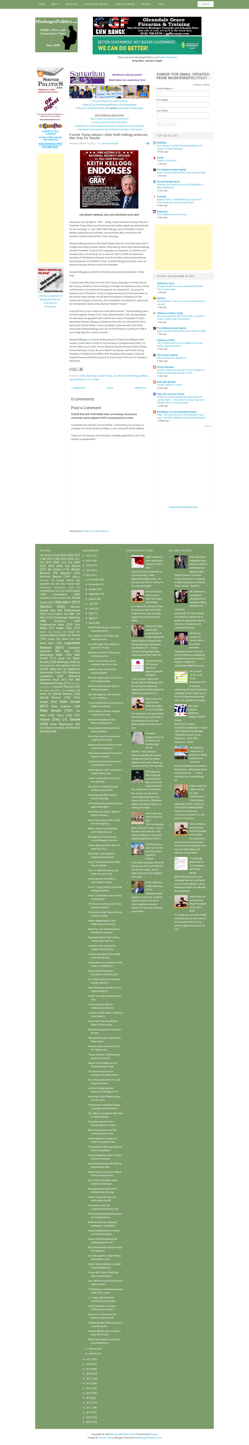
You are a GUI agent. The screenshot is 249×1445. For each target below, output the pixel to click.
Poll (71, 679)
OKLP (59, 669)
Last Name (162, 110)
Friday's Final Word (166, 160)
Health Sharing (125, 4)
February (93, 1349)
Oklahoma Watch (166, 340)
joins (89, 339)
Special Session (50, 697)
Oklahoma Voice (165, 283)
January (93, 1353)
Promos (146, 4)
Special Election (77, 379)
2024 (88, 565)
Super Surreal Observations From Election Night (181, 172)
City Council (67, 584)
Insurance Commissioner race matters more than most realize (110, 129)
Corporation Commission (52, 598)
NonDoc (161, 298)
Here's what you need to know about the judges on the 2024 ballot (197, 903)
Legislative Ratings (97, 4)
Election (46, 606)
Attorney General (50, 576)
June (91, 608)
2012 (77, 555)
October (93, 589)
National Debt (68, 665)
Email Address (165, 88)
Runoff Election (63, 686)
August (92, 599)
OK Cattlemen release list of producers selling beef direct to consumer (198, 754)
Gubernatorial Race (52, 624)
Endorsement (72, 610)
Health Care (63, 628)
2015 (88, 1388)
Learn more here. (168, 57)
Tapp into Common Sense (170, 394)
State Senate (50, 710)
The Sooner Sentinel (167, 355)
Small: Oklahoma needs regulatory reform (154, 886)
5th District (55, 569)
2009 (88, 1417)
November (94, 584)
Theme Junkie (106, 1437)
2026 (88, 556)
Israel (71, 632)
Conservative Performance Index (57, 587)
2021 (88, 1359)
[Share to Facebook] (81, 369)
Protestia (161, 196)
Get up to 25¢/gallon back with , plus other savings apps (109, 108)
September (94, 594)
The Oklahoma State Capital (171, 169)
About (55, 4)
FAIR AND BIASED (166, 382)
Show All (208, 426)
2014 (50, 559)
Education (63, 602)
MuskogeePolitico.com (122, 1434)
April (91, 618)
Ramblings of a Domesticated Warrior (177, 411)
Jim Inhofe (118, 375)
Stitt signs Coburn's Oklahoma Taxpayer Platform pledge (190, 713)
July (91, 603)
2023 (88, 570)
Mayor (61, 658)
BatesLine (162, 211)
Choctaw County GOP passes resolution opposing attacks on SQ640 (154, 668)
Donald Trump (104, 375)
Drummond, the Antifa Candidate (110, 122)
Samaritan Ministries (50, 690)
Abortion (66, 573)
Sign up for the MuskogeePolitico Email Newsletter (110, 104)
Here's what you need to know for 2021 (153, 817)
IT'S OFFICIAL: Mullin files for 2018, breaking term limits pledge (196, 865)
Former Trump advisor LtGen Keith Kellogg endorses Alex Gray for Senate (108, 136)
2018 (48, 562)
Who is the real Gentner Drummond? (110, 118)
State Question (61, 706)
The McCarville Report (168, 181)
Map (66, 651)
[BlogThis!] (74, 369)
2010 (63, 555)
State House (69, 701)
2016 (64, 559)
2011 (88, 1407)
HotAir (160, 157)
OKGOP (44, 669)
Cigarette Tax (47, 584)
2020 (77, 562)
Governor (59, 621)
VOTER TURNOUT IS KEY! (169, 385)
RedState (162, 142)
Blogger (153, 1434)
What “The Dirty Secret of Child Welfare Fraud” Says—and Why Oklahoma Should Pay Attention (181, 416)
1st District (46, 555)
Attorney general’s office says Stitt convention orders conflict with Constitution (181, 317)
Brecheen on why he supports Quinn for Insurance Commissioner (110, 126)
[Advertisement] (50, 208)
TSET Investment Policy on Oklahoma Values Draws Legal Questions (180, 344)
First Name (162, 100)
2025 (88, 560)
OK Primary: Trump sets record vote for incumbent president (196, 640)
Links (161, 4)
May (91, 613)
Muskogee (63, 662)
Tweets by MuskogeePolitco (183, 507)
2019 (64, 562)
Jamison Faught (109, 143)
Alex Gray (91, 375)
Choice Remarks (165, 367)
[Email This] (71, 369)
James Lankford (49, 635)
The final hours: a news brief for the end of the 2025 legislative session (154, 851)
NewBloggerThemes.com (148, 1437)
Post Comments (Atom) (96, 531)
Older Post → (141, 387)
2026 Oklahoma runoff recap (172, 214)
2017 (77, 559)
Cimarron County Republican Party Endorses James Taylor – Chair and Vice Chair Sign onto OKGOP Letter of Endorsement (180, 400)
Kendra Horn (68, 639)
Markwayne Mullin (51, 654)
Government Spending (66, 617)
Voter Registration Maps (52, 728)
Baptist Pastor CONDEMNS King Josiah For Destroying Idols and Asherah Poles (179, 201)
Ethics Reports (55, 614)
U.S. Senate (93, 379)
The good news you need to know (110, 101)
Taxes (60, 715)
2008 (88, 1422)
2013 (88, 1398)
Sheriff (43, 694)
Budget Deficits (65, 580)
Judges (51, 639)
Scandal (70, 690)
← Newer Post (77, 387)
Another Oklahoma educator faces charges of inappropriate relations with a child (181, 371)
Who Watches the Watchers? (172, 358)
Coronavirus (60, 594)
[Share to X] (78, 369)
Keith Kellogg (132, 375)
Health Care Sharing (50, 632)
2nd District (72, 566)
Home (41, 4)
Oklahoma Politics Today (170, 313)
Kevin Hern (47, 643)
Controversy (73, 590)
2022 (82, 375)
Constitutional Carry (50, 591)
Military (144, 375)
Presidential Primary (51, 683)
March (92, 623)
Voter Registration (61, 724)
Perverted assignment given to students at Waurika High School (154, 740)
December (94, 579)
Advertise (72, 4)
